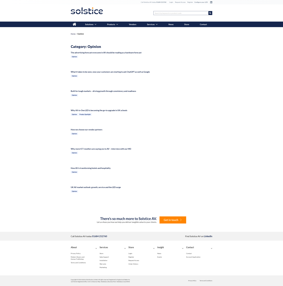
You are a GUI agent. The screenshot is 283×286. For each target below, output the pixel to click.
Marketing (103, 267)
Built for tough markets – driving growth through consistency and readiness (103, 91)
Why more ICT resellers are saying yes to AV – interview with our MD (101, 149)
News (171, 24)
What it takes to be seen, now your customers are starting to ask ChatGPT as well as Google (110, 72)
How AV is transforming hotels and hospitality (91, 168)
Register (190, 2)
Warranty (103, 264)
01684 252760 (161, 2)
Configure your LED (201, 2)
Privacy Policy (76, 253)
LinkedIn (208, 236)
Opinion (74, 57)
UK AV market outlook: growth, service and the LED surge (96, 187)
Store (186, 24)
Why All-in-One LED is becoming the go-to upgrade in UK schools (99, 110)
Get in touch (171, 219)
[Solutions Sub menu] (96, 24)
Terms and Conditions (78, 263)
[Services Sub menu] (157, 24)
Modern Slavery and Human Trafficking (77, 258)
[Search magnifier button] (210, 13)
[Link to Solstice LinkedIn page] (210, 2)
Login (171, 2)
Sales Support (104, 257)
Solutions (89, 24)
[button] (84, 248)
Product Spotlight (85, 114)
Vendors (132, 24)
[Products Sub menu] (117, 24)
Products (111, 24)
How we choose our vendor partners (86, 129)
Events (159, 257)
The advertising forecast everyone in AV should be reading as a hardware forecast (106, 52)
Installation (103, 260)
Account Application (193, 257)
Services (151, 24)
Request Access (180, 2)
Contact (203, 24)
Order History (133, 264)
